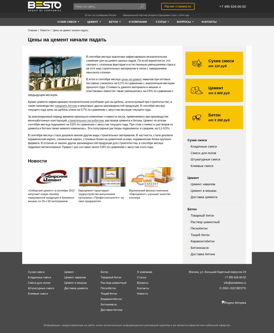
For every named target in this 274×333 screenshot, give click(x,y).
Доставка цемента (204, 197)
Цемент (193, 177)
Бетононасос (200, 247)
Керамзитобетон (203, 241)
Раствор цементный (205, 222)
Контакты (143, 288)
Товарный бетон (202, 215)
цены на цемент (131, 79)
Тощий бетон (200, 235)
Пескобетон (199, 228)
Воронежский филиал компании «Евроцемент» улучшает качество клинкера (150, 194)
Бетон (192, 209)
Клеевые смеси (202, 166)
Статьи (141, 277)
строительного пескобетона (86, 120)
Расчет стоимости (178, 6)
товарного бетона (66, 105)
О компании (144, 271)
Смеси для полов (203, 153)
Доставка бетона (203, 254)
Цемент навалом (203, 184)
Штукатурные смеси (205, 159)
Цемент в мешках (204, 190)
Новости (37, 160)
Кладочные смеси (204, 146)
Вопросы (142, 282)
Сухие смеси (197, 140)
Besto (44, 6)
